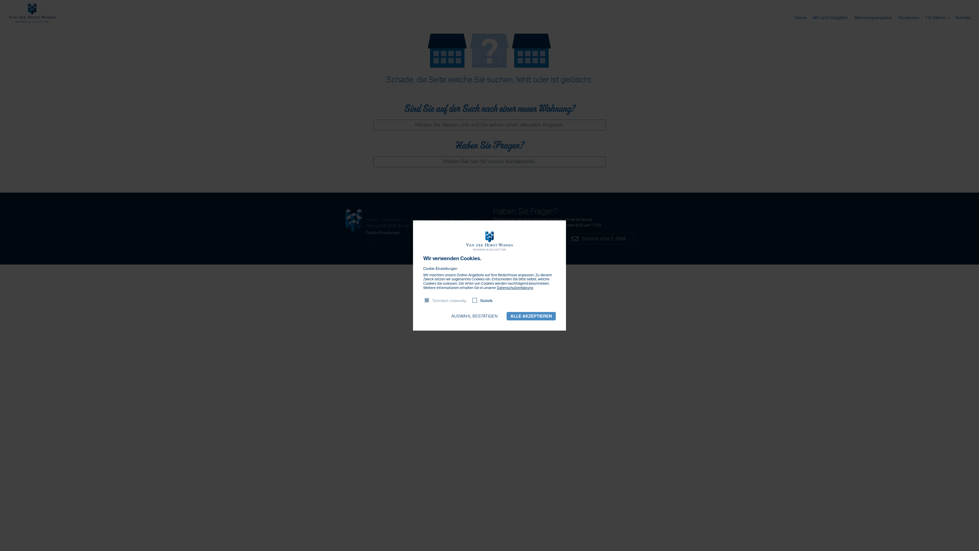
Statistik (486, 300)
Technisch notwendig (449, 300)
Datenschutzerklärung (515, 288)
